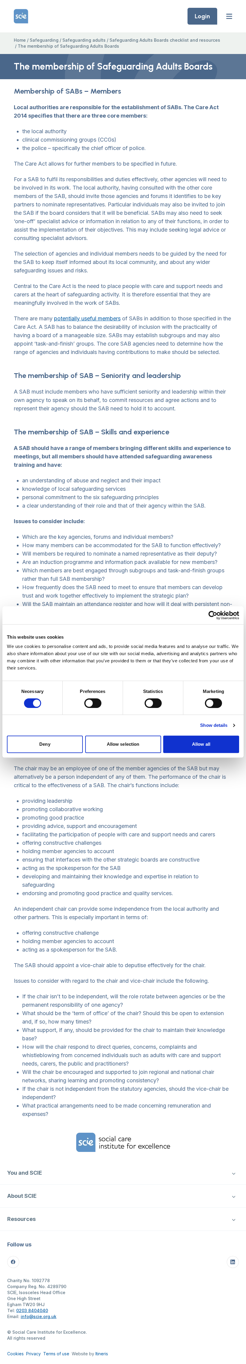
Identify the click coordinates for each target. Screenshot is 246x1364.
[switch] (92, 703)
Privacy (33, 1353)
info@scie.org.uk (38, 1316)
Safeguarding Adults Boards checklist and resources (165, 40)
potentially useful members (87, 318)
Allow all (201, 744)
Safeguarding (44, 40)
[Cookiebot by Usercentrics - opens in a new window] (213, 615)
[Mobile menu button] (229, 16)
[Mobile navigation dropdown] (233, 1173)
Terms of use (56, 1353)
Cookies (15, 1353)
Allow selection (123, 744)
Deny (44, 744)
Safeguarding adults (84, 40)
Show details (213, 725)
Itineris (101, 1353)
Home (20, 40)
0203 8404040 (32, 1310)
